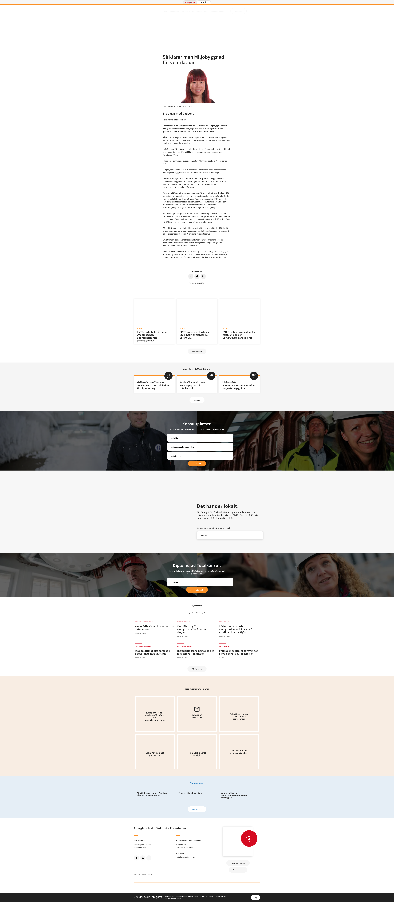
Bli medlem (180, 853)
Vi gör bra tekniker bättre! (185, 857)
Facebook (136, 857)
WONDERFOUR (147, 874)
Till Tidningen (197, 669)
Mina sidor (238, 11)
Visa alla (197, 400)
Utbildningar (197, 11)
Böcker (206, 11)
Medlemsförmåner (218, 11)
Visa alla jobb (197, 809)
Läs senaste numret (238, 863)
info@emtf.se (181, 845)
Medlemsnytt (175, 11)
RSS (148, 857)
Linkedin (142, 857)
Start (166, 11)
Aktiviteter (186, 11)
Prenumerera (238, 870)
